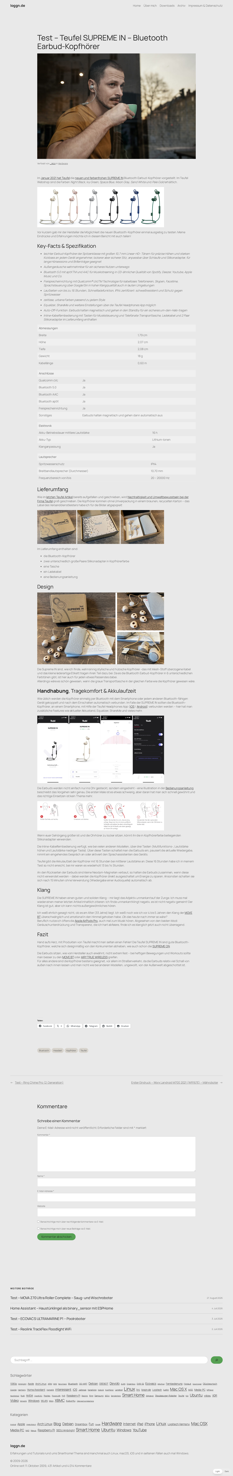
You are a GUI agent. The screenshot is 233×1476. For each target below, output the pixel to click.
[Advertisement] (116, 992)
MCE (190, 1389)
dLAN (123, 1384)
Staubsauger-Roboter (166, 1395)
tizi (187, 1395)
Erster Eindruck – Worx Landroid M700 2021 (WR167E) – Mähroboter (174, 1082)
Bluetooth (44, 1050)
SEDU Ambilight (65, 1430)
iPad (140, 1424)
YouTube (140, 1429)
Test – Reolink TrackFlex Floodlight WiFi (40, 1329)
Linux (129, 1389)
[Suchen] (217, 1360)
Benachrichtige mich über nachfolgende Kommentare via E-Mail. (72, 1221)
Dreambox (131, 1384)
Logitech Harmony (179, 1424)
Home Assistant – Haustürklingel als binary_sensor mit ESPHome (61, 1308)
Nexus (33, 1430)
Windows (33, 1400)
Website (41, 1206)
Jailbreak (82, 1390)
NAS (27, 1430)
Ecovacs (150, 1383)
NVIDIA (29, 1395)
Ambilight (22, 1384)
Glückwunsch (210, 1383)
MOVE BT (68, 957)
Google (13, 1390)
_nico (53, 163)
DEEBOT (103, 1383)
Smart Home (133, 1395)
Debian (93, 1383)
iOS (132, 706)
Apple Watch (31, 1424)
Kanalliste (92, 1390)
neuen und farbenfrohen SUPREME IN (99, 178)
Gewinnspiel (197, 1384)
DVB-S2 (140, 1383)
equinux (161, 1384)
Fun (91, 1424)
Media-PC (199, 1389)
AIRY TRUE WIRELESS (94, 957)
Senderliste (116, 1396)
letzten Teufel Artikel (59, 497)
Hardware (63, 163)
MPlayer (210, 1390)
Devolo (115, 1383)
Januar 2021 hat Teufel (55, 178)
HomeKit (50, 1390)
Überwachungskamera (85, 1401)
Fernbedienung (174, 1383)
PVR (63, 1396)
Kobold (101, 1390)
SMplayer (150, 1396)
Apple (31, 1383)
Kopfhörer (71, 1050)
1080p (13, 1383)
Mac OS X (178, 1389)
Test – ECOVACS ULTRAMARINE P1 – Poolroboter (48, 1319)
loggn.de (17, 5)
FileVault (187, 1384)
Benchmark (62, 1384)
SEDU (107, 1396)
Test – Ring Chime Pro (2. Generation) (39, 1082)
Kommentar (43, 1134)
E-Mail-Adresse (45, 1191)
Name (40, 1175)
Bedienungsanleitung (180, 788)
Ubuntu (196, 1395)
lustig (165, 1389)
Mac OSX (199, 1423)
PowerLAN (56, 1396)
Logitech (157, 1389)
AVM (55, 1384)
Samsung (98, 1395)
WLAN (44, 1400)
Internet (129, 1423)
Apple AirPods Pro (86, 921)
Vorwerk (23, 1401)
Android (142, 706)
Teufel (84, 1050)
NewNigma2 (14, 1396)
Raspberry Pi (73, 1395)
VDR (214, 1395)
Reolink (85, 1396)
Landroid (119, 1390)
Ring (91, 1395)
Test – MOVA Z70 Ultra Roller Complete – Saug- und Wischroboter (61, 1298)
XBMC (60, 1400)
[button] (222, 1471)
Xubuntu (70, 1400)
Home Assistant (36, 1389)
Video (14, 1400)
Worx (51, 1401)
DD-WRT (83, 1383)
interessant (63, 1389)
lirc (138, 1389)
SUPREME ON (161, 946)
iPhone (150, 1423)
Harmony (22, 1390)
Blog (57, 1423)
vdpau (207, 1395)
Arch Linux (40, 1383)
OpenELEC (38, 1396)
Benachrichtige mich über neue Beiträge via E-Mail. (65, 1228)
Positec (47, 1395)
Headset (57, 1050)
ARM (50, 1384)
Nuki (23, 1395)
